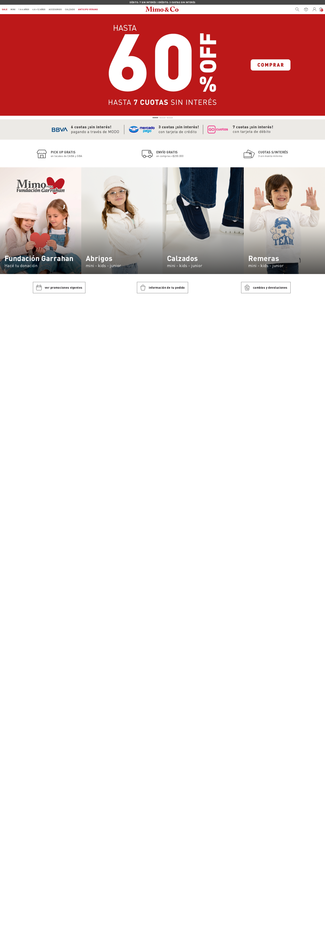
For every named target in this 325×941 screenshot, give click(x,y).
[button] (155, 117)
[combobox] (296, 9)
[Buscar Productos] (297, 9)
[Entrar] (314, 9)
